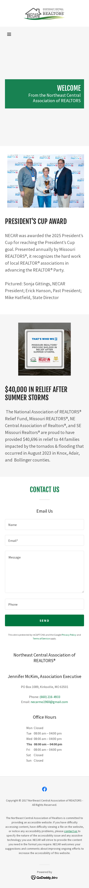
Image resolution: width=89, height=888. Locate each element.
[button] (9, 34)
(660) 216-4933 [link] (50, 697)
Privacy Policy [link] (69, 634)
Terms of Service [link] (41, 638)
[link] (44, 13)
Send (44, 620)
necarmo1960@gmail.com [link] (49, 702)
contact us (71, 831)
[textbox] (44, 524)
